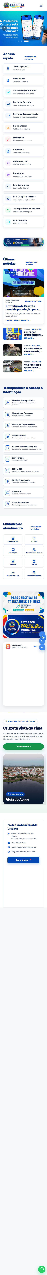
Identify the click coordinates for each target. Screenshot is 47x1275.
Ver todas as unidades (36, 528)
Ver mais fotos (23, 746)
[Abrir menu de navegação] (41, 5)
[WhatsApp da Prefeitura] (41, 1269)
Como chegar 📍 (23, 860)
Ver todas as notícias (31, 263)
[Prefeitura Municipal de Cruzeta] (14, 5)
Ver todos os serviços (30, 58)
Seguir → (37, 646)
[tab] (18, 41)
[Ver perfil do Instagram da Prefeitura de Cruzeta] (23, 678)
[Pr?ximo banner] (42, 28)
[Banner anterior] (4, 28)
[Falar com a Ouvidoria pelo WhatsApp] (23, 242)
